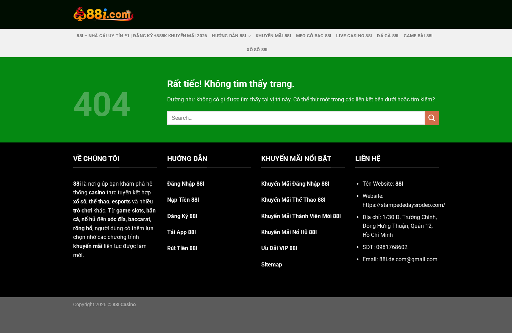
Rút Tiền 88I (182, 248)
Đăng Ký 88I (182, 216)
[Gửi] (432, 118)
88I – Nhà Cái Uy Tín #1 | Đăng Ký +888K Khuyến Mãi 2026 (142, 35)
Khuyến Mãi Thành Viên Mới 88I (301, 216)
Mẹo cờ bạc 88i (314, 35)
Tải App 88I (181, 232)
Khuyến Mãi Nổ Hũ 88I (289, 232)
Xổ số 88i (257, 49)
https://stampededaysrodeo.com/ (404, 205)
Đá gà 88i (387, 35)
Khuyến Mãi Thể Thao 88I (293, 199)
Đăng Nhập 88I (185, 183)
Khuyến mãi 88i (273, 35)
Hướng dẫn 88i (229, 35)
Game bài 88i (418, 35)
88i (77, 183)
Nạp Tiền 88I (183, 199)
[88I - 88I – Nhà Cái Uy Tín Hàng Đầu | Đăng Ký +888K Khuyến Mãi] (103, 14)
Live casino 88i (354, 35)
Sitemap (271, 264)
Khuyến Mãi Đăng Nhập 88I (295, 183)
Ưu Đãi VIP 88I (279, 248)
